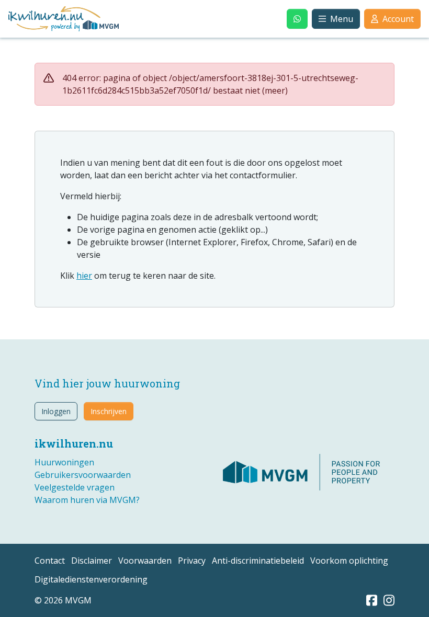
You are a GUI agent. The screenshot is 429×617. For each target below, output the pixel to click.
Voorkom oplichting (349, 560)
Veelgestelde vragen (75, 487)
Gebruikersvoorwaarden (83, 475)
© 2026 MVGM (63, 600)
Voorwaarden (145, 560)
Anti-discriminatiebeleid (258, 560)
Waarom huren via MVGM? (87, 500)
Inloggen (56, 411)
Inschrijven (109, 411)
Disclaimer (91, 560)
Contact (50, 560)
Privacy (192, 560)
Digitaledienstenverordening (91, 579)
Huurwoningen (64, 462)
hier (84, 275)
